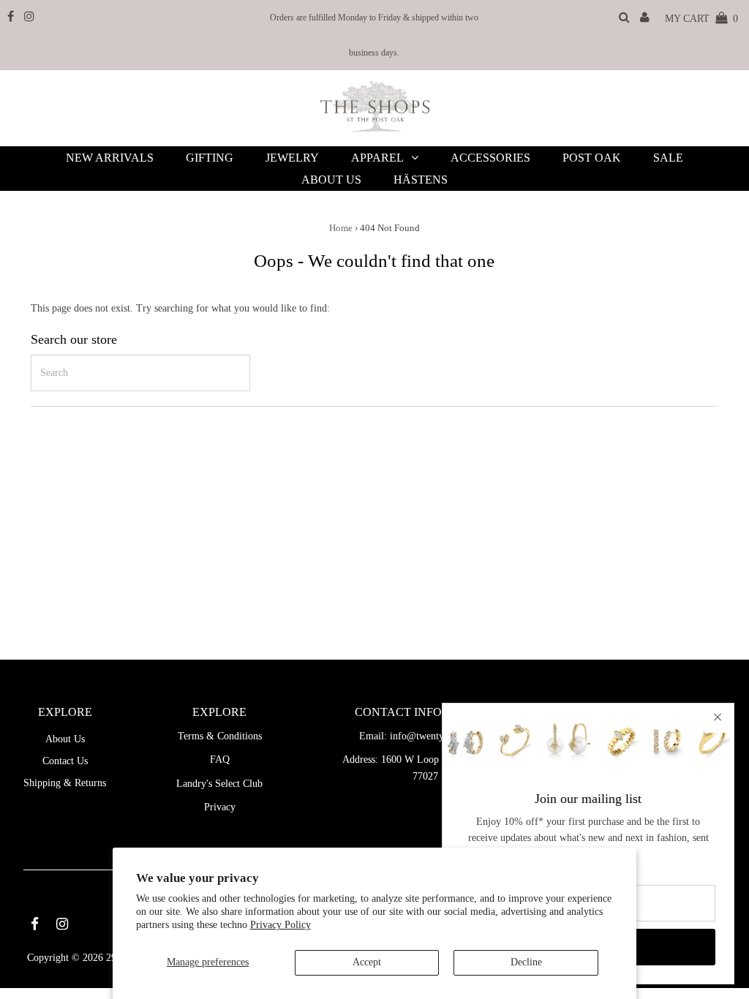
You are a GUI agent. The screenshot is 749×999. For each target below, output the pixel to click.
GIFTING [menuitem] (209, 157)
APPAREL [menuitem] (377, 157)
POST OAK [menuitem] (591, 157)
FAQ (220, 759)
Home (341, 227)
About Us (65, 739)
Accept (367, 962)
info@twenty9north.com (441, 736)
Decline (526, 962)
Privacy (220, 807)
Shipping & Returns (64, 782)
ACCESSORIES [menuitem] (490, 157)
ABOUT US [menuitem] (331, 179)
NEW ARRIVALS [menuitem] (110, 157)
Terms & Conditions (220, 736)
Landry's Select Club (219, 783)
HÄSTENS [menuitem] (421, 179)
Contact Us (65, 760)
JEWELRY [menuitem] (292, 157)
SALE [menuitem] (668, 157)
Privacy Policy (280, 924)
